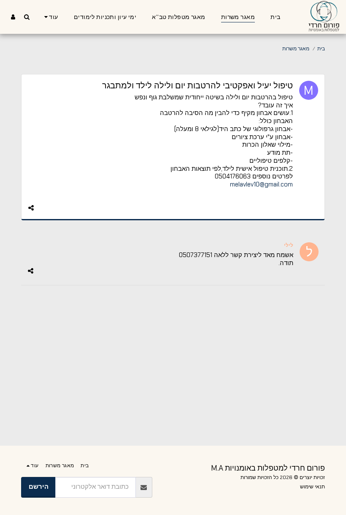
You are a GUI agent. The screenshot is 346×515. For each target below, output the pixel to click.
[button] (26, 17)
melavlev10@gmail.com (261, 184)
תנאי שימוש (312, 486)
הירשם (39, 486)
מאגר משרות (295, 48)
